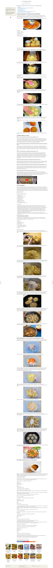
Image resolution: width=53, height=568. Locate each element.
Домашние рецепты (26, 1)
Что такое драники (20, 9)
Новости (26, 3)
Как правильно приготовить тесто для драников (24, 12)
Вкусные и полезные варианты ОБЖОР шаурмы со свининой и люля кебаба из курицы (10, 13)
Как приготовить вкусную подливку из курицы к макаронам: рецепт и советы (10, 10)
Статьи (29, 3)
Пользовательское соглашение (24, 565)
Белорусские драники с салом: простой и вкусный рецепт (25, 7)
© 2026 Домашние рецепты (8, 565)
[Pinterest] (26, 541)
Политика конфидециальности (21, 566)
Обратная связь (33, 565)
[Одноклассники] (32, 541)
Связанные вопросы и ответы (22, 8)
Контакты (20, 565)
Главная (23, 3)
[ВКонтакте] (20, 541)
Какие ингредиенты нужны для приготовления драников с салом (26, 11)
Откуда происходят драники (21, 10)
